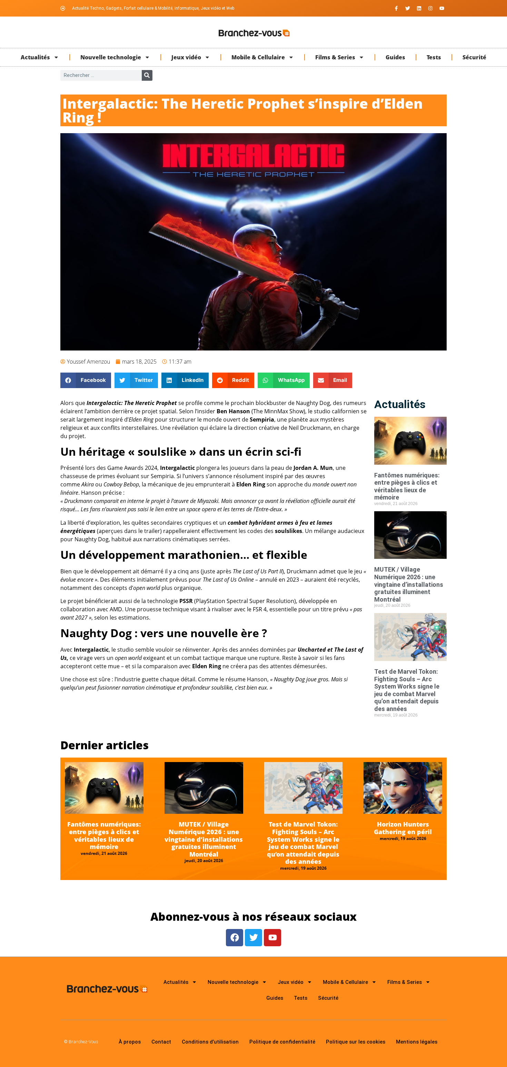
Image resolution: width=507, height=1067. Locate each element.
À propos (130, 1042)
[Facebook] (234, 937)
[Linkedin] (419, 8)
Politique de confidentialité (282, 1042)
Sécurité (474, 57)
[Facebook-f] (396, 8)
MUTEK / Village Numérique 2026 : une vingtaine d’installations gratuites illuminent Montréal (408, 584)
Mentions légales (416, 1042)
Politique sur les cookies (355, 1042)
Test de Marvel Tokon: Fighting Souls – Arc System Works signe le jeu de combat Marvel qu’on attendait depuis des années (406, 690)
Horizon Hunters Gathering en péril (403, 828)
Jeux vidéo (186, 57)
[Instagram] (430, 8)
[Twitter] (407, 8)
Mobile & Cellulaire (258, 57)
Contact (161, 1042)
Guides (395, 57)
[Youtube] (442, 8)
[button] (85, 380)
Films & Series (335, 57)
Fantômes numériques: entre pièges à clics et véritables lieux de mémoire (407, 486)
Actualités (35, 57)
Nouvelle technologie (110, 57)
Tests (434, 57)
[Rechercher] (147, 75)
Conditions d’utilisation (210, 1042)
